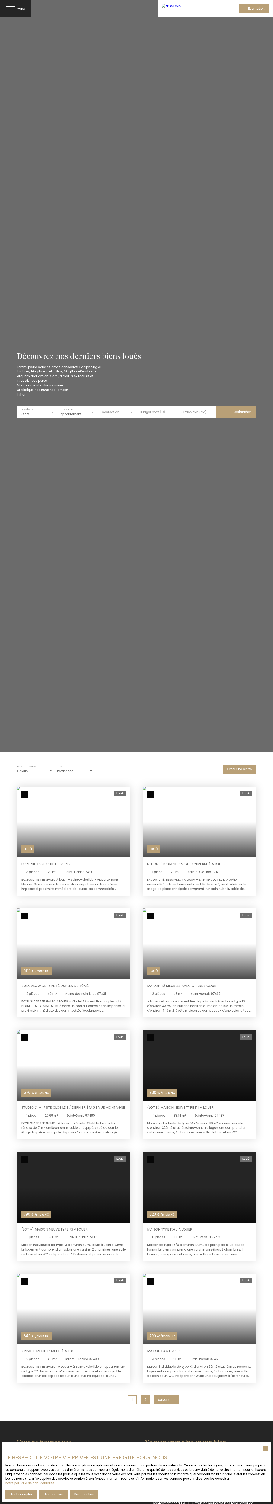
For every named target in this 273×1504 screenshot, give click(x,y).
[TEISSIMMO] (190, 8)
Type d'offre (26, 409)
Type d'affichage (26, 766)
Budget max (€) (152, 412)
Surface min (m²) (193, 412)
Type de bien (67, 409)
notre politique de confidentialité (29, 1483)
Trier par (61, 766)
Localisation (110, 412)
